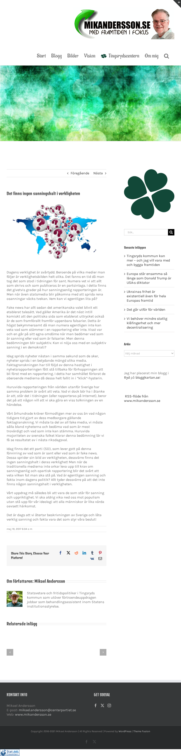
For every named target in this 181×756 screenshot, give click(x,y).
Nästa (98, 173)
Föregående (80, 173)
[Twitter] (102, 705)
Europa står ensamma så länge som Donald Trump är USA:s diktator (149, 278)
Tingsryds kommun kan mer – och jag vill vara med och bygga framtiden (148, 260)
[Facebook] (95, 705)
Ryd (127, 377)
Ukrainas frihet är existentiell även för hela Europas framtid (146, 296)
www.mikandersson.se (33, 714)
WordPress (125, 731)
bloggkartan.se (147, 377)
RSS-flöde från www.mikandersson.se (142, 398)
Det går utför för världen (146, 309)
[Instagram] (109, 705)
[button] (166, 55)
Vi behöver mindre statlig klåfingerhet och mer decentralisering (147, 322)
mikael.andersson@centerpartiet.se (47, 710)
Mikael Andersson (49, 581)
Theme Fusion (141, 731)
